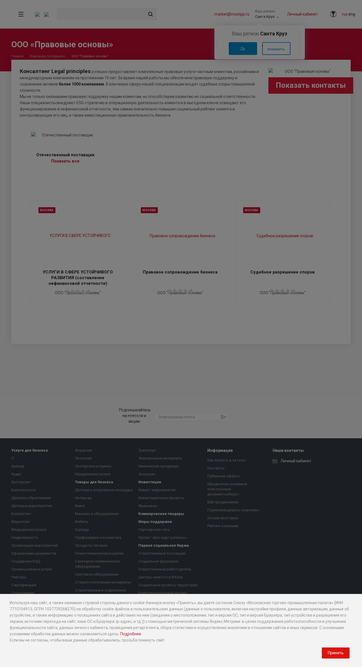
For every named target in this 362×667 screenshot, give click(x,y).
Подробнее (130, 634)
